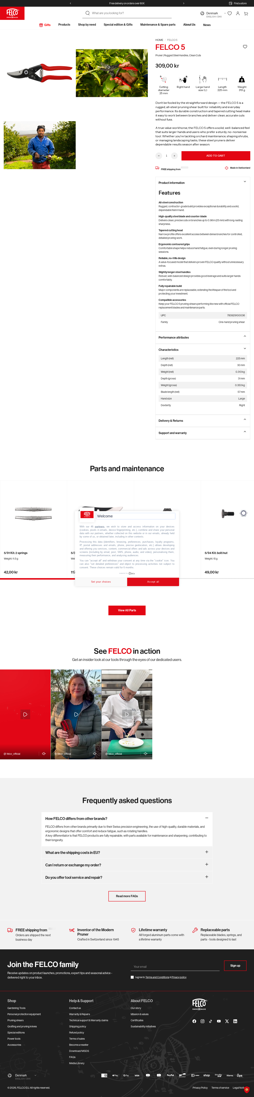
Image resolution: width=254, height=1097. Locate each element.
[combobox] (130, 13)
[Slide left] (70, 3)
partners (99, 526)
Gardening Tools (16, 1008)
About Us (189, 24)
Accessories (14, 1044)
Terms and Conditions (157, 977)
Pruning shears (15, 1020)
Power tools (13, 1038)
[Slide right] (183, 3)
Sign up (235, 965)
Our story (136, 1008)
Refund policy (76, 1032)
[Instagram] (202, 1021)
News (207, 25)
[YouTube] (219, 1021)
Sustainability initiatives (143, 1026)
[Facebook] (194, 1021)
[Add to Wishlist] (245, 46)
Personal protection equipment (24, 1014)
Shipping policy (77, 1026)
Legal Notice (240, 1087)
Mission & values (140, 1014)
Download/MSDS (79, 1050)
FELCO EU (23, 1087)
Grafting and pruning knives (22, 1026)
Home (159, 39)
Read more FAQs (127, 896)
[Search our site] (87, 13)
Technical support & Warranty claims (88, 1020)
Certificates (137, 1020)
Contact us (75, 1008)
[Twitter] (227, 1021)
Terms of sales (77, 1038)
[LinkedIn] (235, 1021)
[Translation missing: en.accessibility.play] (25, 714)
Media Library (76, 1063)
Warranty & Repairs (79, 1014)
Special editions (16, 1032)
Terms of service (220, 1087)
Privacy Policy (200, 1087)
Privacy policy (179, 977)
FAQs (72, 1057)
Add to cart (215, 155)
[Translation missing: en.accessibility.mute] (43, 754)
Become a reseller (79, 1044)
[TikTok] (211, 1021)
